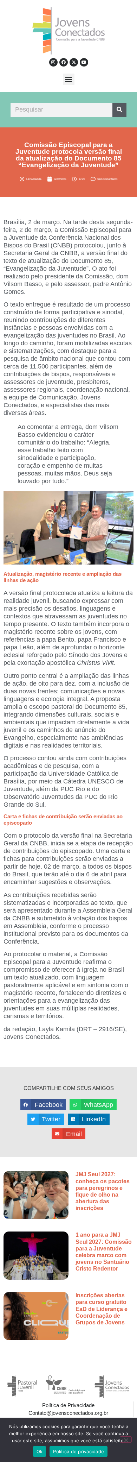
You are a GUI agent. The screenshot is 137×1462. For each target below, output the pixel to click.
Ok (40, 1451)
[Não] (126, 1439)
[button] (68, 79)
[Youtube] (84, 62)
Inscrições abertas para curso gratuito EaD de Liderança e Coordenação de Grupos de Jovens (102, 1308)
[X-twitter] (74, 62)
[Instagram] (53, 62)
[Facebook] (63, 62)
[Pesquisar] (119, 110)
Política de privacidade (78, 1451)
